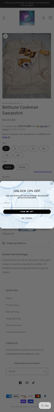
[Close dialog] (51, 183)
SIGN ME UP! (26, 212)
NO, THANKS (27, 218)
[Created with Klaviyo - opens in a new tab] (27, 229)
